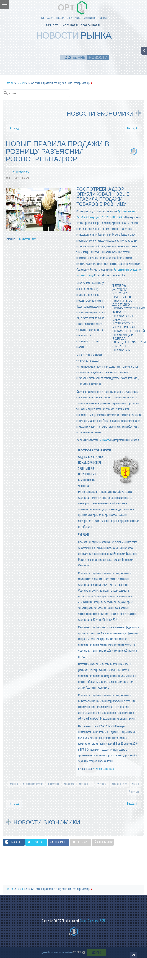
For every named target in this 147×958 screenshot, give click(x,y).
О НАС (41, 18)
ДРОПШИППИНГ (90, 18)
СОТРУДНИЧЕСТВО (74, 18)
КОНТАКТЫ (104, 18)
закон (136, 784)
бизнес (14, 784)
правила (102, 784)
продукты (54, 784)
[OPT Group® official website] (73, 931)
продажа (69, 784)
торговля (134, 791)
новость (106, 440)
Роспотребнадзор (27, 239)
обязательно (86, 784)
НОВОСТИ (60, 18)
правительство (120, 784)
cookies (76, 952)
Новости (22, 172)
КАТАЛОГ (50, 18)
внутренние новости (33, 784)
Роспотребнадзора (105, 769)
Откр (133, 955)
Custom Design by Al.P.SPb (92, 921)
